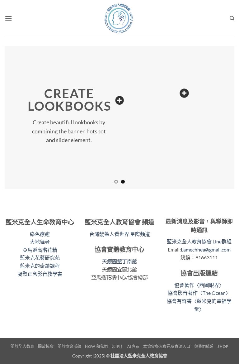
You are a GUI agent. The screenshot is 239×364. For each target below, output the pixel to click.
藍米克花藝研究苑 (40, 258)
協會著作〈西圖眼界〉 (199, 285)
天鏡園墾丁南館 (119, 261)
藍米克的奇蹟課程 (40, 266)
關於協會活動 (69, 346)
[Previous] (17, 117)
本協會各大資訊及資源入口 (166, 346)
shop (223, 346)
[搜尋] (232, 18)
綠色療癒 (40, 234)
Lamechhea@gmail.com (206, 249)
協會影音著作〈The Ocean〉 (199, 293)
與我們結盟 (204, 346)
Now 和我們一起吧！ (104, 346)
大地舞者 (40, 242)
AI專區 (133, 346)
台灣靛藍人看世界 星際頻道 (119, 234)
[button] (8, 18)
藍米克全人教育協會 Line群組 (199, 241)
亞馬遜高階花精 (39, 250)
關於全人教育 (22, 346)
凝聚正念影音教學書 (39, 274)
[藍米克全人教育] (119, 18)
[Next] (221, 117)
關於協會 (46, 346)
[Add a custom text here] (119, 100)
